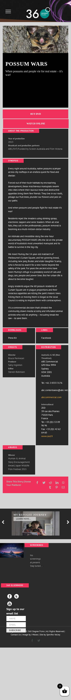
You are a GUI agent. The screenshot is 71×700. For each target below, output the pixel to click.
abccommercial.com (51, 397)
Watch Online (36, 123)
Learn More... (23, 519)
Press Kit (12, 337)
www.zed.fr (47, 436)
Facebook (46, 337)
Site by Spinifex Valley (50, 634)
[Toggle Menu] (8, 11)
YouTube (9, 603)
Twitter (16, 596)
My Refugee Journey (30, 515)
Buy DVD (35, 114)
